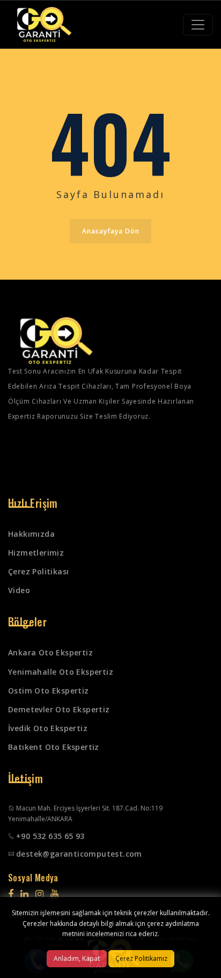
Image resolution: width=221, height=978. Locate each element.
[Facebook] (10, 893)
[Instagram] (39, 893)
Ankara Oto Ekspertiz (50, 652)
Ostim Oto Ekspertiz (48, 690)
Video (19, 590)
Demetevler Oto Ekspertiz (59, 709)
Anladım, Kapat (77, 958)
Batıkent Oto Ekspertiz (53, 747)
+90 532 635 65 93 (50, 836)
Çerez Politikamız (141, 958)
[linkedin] (24, 893)
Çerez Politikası (38, 571)
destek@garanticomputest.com (79, 854)
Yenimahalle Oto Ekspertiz (60, 672)
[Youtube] (54, 893)
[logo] (44, 24)
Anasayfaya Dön (110, 231)
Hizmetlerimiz (36, 553)
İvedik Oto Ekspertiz (47, 728)
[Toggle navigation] (198, 24)
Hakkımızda (31, 534)
